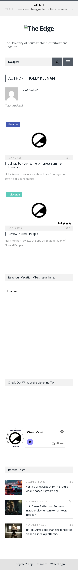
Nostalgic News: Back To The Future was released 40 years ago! (47, 489)
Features (13, 124)
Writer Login (57, 564)
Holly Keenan (30, 89)
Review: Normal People (23, 234)
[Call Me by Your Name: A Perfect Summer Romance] (39, 140)
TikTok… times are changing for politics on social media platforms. (49, 532)
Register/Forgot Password (31, 564)
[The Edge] (39, 27)
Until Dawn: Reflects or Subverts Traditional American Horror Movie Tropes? (46, 510)
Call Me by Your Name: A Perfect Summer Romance (35, 165)
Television (14, 194)
